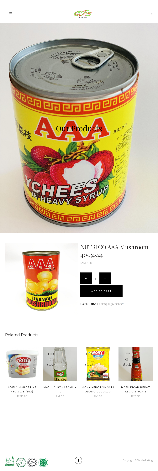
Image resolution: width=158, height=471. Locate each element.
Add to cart (101, 291)
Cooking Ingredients (109, 304)
